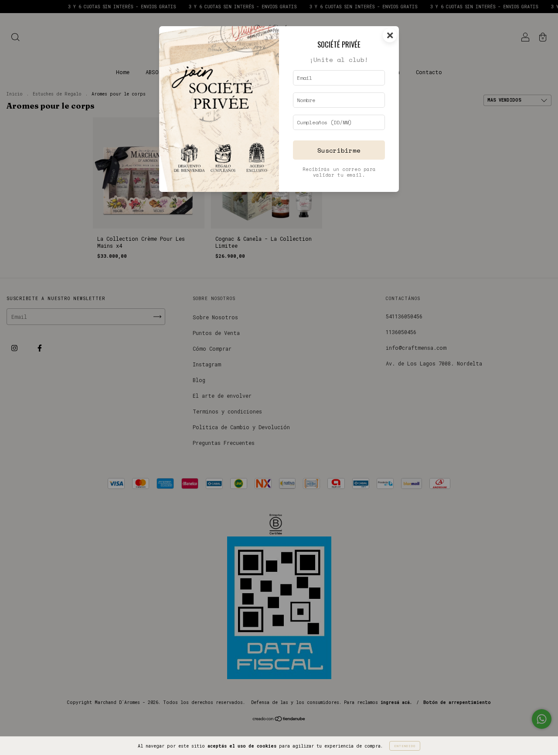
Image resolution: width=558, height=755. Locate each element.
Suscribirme (339, 150)
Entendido (404, 746)
